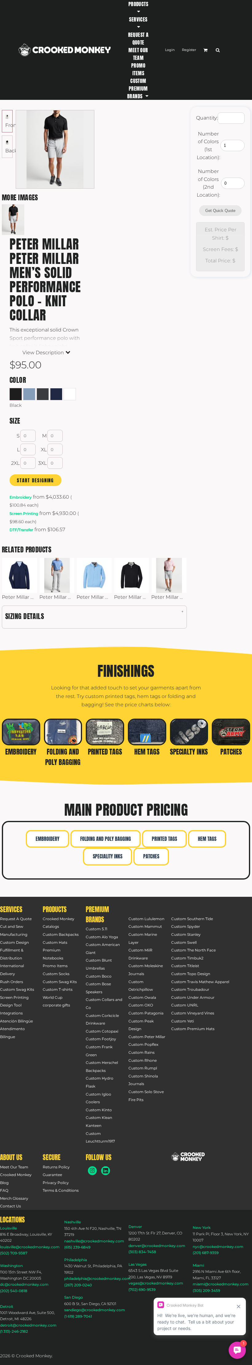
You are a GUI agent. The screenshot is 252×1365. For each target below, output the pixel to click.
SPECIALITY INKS (107, 856)
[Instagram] (92, 1170)
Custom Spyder (185, 926)
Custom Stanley (186, 934)
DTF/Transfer (21, 530)
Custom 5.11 (96, 929)
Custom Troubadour (190, 989)
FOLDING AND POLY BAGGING (105, 838)
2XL (15, 463)
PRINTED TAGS (164, 838)
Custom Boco (99, 976)
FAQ (4, 1190)
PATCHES (151, 856)
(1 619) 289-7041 (78, 1316)
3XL (42, 463)
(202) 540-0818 (13, 1291)
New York (202, 1227)
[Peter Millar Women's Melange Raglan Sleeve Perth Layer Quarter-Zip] (19, 575)
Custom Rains (141, 1052)
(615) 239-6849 (77, 1247)
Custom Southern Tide (192, 918)
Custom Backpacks (61, 934)
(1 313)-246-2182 (14, 1331)
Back (11, 151)
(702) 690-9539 (142, 1289)
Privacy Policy (56, 1182)
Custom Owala (142, 997)
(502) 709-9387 (13, 1253)
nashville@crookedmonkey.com (94, 1241)
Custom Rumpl (142, 1068)
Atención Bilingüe (16, 1021)
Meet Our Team (14, 1167)
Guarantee (52, 1174)
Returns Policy (56, 1167)
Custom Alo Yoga (102, 937)
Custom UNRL (184, 1005)
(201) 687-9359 (206, 1252)
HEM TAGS (207, 838)
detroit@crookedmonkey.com (28, 1325)
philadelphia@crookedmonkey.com (97, 1278)
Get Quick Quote (220, 210)
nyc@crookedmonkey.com (218, 1246)
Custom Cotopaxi (102, 1031)
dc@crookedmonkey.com (24, 1284)
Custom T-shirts (58, 989)
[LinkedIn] (105, 1170)
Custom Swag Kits (17, 989)
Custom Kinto (99, 1110)
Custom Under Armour (193, 997)
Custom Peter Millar (146, 1036)
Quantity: (207, 118)
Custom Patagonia (145, 1013)
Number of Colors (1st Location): (208, 145)
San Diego (73, 1297)
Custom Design (14, 942)
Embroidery (21, 497)
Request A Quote (16, 918)
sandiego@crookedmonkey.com (94, 1310)
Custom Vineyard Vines (192, 1013)
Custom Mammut (145, 926)
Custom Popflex (143, 1044)
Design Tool (11, 1005)
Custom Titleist (185, 965)
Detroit (6, 1306)
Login (170, 50)
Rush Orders (11, 981)
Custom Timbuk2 (187, 958)
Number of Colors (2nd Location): (208, 183)
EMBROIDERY (47, 838)
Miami (198, 1265)
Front (11, 125)
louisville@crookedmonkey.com (30, 1247)
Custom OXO (140, 1005)
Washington (11, 1265)
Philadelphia (75, 1259)
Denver (135, 1226)
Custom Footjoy (101, 1039)
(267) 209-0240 (78, 1285)
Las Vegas (137, 1264)
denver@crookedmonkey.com (156, 1245)
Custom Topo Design (190, 973)
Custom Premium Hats (193, 1028)
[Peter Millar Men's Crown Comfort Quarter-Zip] (132, 575)
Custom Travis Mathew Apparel (200, 981)
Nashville (72, 1222)
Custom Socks (56, 973)
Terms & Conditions (61, 1190)
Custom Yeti (182, 1021)
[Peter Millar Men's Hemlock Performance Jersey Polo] (57, 575)
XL (44, 450)
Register (189, 50)
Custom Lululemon (146, 918)
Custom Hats (55, 942)
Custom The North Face (193, 950)
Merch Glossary (14, 1198)
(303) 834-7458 (142, 1251)
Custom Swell (184, 942)
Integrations (11, 1013)
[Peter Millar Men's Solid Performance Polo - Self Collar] (169, 575)
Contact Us (10, 1206)
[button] (138, 7)
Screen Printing (24, 513)
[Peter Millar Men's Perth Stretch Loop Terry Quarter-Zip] (94, 575)
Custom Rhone (142, 1060)
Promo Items (55, 965)
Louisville (8, 1228)
